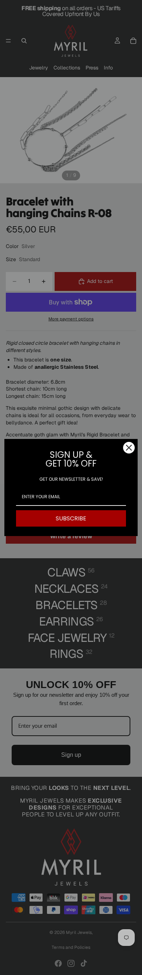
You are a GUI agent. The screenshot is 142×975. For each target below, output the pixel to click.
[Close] (129, 447)
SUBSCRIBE (71, 518)
